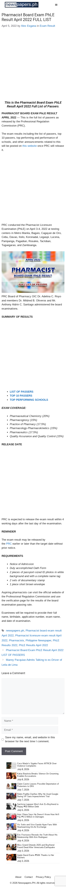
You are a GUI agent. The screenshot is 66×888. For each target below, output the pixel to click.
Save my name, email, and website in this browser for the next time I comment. (30, 739)
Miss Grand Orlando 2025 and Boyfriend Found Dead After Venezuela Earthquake (36, 846)
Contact (29, 877)
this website (29, 145)
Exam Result (47, 25)
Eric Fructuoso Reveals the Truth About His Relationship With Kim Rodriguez (37, 836)
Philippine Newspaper (38, 640)
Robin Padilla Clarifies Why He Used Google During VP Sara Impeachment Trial (37, 795)
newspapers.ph (15, 630)
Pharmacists (16, 640)
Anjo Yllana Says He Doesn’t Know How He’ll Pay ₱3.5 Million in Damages (38, 815)
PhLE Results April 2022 (33, 645)
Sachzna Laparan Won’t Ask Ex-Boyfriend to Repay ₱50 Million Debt (37, 805)
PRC (9, 543)
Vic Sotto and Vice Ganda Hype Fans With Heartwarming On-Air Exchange (37, 825)
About (18, 877)
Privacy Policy (43, 877)
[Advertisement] (33, 66)
